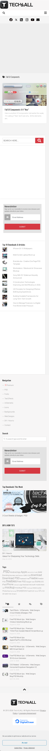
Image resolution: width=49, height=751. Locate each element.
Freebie (33, 578)
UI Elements (9, 403)
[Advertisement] (24, 48)
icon (33, 582)
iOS (42, 582)
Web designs (13, 594)
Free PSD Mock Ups (17, 619)
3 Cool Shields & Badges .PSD (14, 516)
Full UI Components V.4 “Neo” (17, 109)
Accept (24, 743)
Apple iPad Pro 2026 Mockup (20, 640)
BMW (40, 572)
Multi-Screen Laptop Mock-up (24, 255)
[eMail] (38, 19)
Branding (5, 575)
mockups (29, 588)
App (18, 572)
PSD (6, 390)
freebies (11, 581)
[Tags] (41, 604)
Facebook (23, 578)
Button (21, 575)
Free (27, 578)
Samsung (13, 591)
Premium (29, 628)
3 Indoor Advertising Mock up (21, 622)
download (36, 575)
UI (40, 590)
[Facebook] (11, 19)
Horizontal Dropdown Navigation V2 (23, 667)
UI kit (42, 591)
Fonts (7, 394)
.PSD (6, 572)
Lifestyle (16, 585)
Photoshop (6, 591)
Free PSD (21, 581)
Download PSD (11, 578)
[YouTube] (32, 19)
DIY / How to (9, 421)
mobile (38, 585)
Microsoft (32, 585)
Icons (7, 407)
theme (36, 591)
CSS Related (14, 665)
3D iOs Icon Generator (18, 658)
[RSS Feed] (21, 19)
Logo (20, 585)
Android (13, 572)
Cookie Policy (18, 748)
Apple (24, 572)
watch (7, 594)
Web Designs (9, 416)
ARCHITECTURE (32, 572)
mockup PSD (20, 588)
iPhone (9, 584)
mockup (10, 587)
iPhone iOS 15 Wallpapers (22, 248)
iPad (4, 584)
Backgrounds (10, 412)
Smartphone (22, 591)
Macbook (26, 585)
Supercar (30, 591)
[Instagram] (27, 19)
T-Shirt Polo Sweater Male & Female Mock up (26, 631)
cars (25, 575)
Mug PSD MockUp (16, 676)
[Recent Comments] (30, 604)
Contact (7, 425)
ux (3, 594)
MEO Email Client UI (17, 649)
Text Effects (9, 399)
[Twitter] (16, 20)
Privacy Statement (29, 748)
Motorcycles (37, 588)
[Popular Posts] (18, 604)
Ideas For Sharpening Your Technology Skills (20, 556)
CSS (28, 575)
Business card (14, 575)
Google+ (29, 582)
